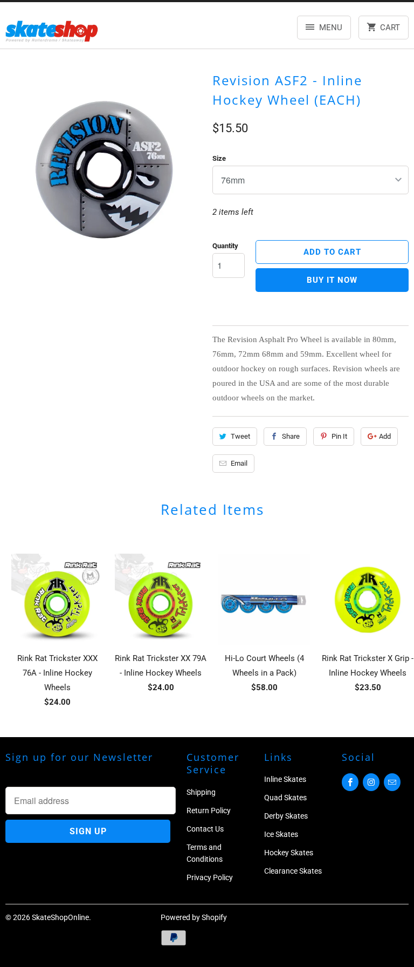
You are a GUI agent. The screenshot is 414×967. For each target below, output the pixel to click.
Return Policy (209, 810)
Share (291, 436)
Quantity (225, 246)
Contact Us (205, 829)
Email (239, 463)
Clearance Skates (293, 871)
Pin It (339, 436)
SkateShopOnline (60, 917)
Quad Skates (285, 797)
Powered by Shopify (194, 917)
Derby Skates (286, 816)
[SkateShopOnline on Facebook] (350, 782)
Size (219, 158)
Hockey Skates (288, 852)
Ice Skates (281, 834)
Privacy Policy (210, 877)
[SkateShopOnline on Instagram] (371, 782)
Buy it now (332, 280)
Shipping (201, 792)
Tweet (240, 436)
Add (385, 436)
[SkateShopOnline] (51, 29)
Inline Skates (285, 779)
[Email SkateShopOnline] (392, 782)
